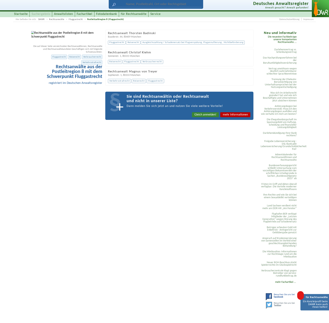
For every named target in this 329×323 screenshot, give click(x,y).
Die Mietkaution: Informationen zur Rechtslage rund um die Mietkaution (280, 254)
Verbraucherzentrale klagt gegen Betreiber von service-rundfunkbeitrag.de (279, 273)
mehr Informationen (235, 114)
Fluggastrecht (76, 19)
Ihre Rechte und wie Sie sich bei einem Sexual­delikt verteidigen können (280, 197)
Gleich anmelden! (205, 114)
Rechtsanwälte (56, 19)
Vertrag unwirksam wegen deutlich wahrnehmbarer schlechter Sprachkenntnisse (282, 71)
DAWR (41, 19)
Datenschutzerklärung (289, 19)
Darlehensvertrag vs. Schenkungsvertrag (285, 51)
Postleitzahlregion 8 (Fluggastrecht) (105, 19)
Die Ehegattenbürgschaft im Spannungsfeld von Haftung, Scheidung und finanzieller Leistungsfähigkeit (282, 123)
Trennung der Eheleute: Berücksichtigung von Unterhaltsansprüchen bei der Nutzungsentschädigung (281, 83)
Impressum (308, 19)
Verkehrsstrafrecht (91, 62)
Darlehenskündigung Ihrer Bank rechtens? (280, 134)
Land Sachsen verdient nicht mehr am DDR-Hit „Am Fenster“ (279, 207)
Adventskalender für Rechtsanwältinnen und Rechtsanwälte (284, 157)
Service (155, 14)
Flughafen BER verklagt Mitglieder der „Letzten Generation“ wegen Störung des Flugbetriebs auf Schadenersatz (279, 218)
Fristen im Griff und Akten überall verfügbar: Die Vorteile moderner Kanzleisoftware (279, 187)
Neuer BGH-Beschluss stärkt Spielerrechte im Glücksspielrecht (279, 263)
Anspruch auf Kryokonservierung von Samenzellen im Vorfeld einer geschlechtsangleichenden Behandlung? (279, 242)
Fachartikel (84, 14)
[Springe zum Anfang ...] (322, 316)
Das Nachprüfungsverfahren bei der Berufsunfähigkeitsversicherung (280, 60)
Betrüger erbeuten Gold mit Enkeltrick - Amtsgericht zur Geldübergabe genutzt (282, 230)
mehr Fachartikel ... (285, 282)
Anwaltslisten (63, 14)
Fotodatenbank (106, 14)
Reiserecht (74, 57)
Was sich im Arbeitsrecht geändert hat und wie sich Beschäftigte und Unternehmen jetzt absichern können (280, 97)
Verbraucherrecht (92, 57)
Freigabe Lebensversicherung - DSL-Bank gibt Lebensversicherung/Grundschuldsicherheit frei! (279, 145)
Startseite (21, 14)
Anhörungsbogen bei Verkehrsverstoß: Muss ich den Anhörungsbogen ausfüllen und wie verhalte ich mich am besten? (279, 110)
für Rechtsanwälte (134, 14)
